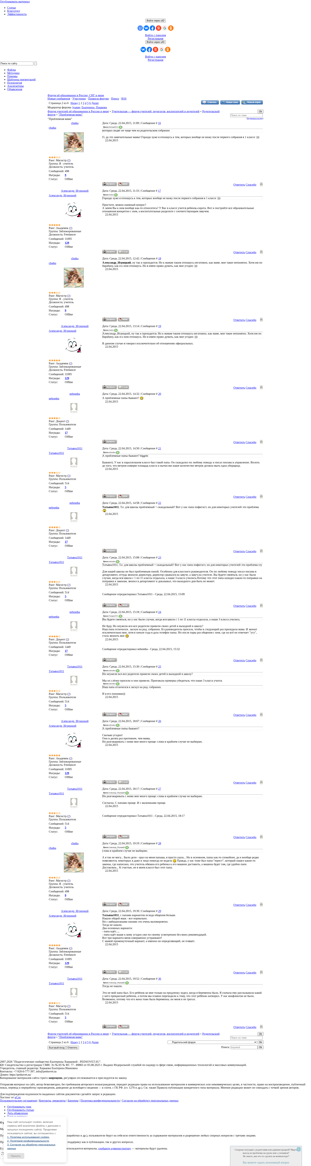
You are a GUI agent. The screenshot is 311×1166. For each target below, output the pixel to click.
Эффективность (17, 14)
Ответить (239, 184)
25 (159, 666)
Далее (95, 103)
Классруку (13, 10)
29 (159, 911)
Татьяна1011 (74, 448)
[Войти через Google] (164, 28)
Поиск (115, 98)
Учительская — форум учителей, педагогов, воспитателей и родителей (155, 111)
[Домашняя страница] (124, 184)
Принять (16, 1155)
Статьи (11, 7)
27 (159, 788)
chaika (74, 123)
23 (159, 557)
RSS (124, 98)
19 (159, 326)
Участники (79, 98)
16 (159, 123)
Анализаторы (15, 85)
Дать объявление (17, 1113)
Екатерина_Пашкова (94, 107)
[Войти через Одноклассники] (170, 28)
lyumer (76, 107)
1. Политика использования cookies (28, 1137)
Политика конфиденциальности (100, 1100)
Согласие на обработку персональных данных (150, 1100)
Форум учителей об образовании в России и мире (78, 111)
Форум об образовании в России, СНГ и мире (76, 95)
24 (159, 612)
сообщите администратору (114, 1148)
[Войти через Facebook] (152, 28)
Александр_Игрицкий (75, 190)
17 (159, 190)
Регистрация (155, 38)
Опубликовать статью (20, 1109)
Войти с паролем (155, 35)
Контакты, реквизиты (52, 1100)
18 (159, 258)
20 (159, 393)
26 (159, 721)
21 (159, 448)
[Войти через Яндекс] (158, 28)
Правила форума (98, 98)
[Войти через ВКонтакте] (146, 28)
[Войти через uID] (140, 28)
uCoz (18, 1097)
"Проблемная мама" (70, 114)
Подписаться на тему (255, 118)
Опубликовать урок (19, 1106)
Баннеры (73, 1100)
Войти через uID (155, 20)
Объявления (14, 89)
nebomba (74, 393)
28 (159, 843)
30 (159, 978)
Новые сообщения (59, 98)
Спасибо (251, 184)
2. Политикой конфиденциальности (28, 1140)
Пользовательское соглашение (18, 1100)
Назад (74, 103)
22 (159, 502)
